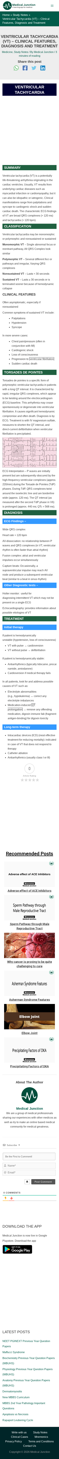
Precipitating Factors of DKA (29, 1066)
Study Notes (21, 52)
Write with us (19, 1432)
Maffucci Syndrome (13, 1352)
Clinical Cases (19, 1436)
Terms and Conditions (41, 1441)
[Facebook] (25, 68)
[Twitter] (33, 68)
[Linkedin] (42, 68)
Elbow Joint (30, 1033)
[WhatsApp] (16, 68)
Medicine (7, 52)
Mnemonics (41, 1436)
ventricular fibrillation (42, 359)
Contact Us (29, 1445)
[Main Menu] (52, 5)
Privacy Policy (13, 1441)
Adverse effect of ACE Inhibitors (29, 890)
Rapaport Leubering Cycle (17, 1420)
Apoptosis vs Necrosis (15, 1414)
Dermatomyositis (12, 1391)
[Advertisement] (29, 134)
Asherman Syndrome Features (29, 999)
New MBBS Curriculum (16, 1397)
